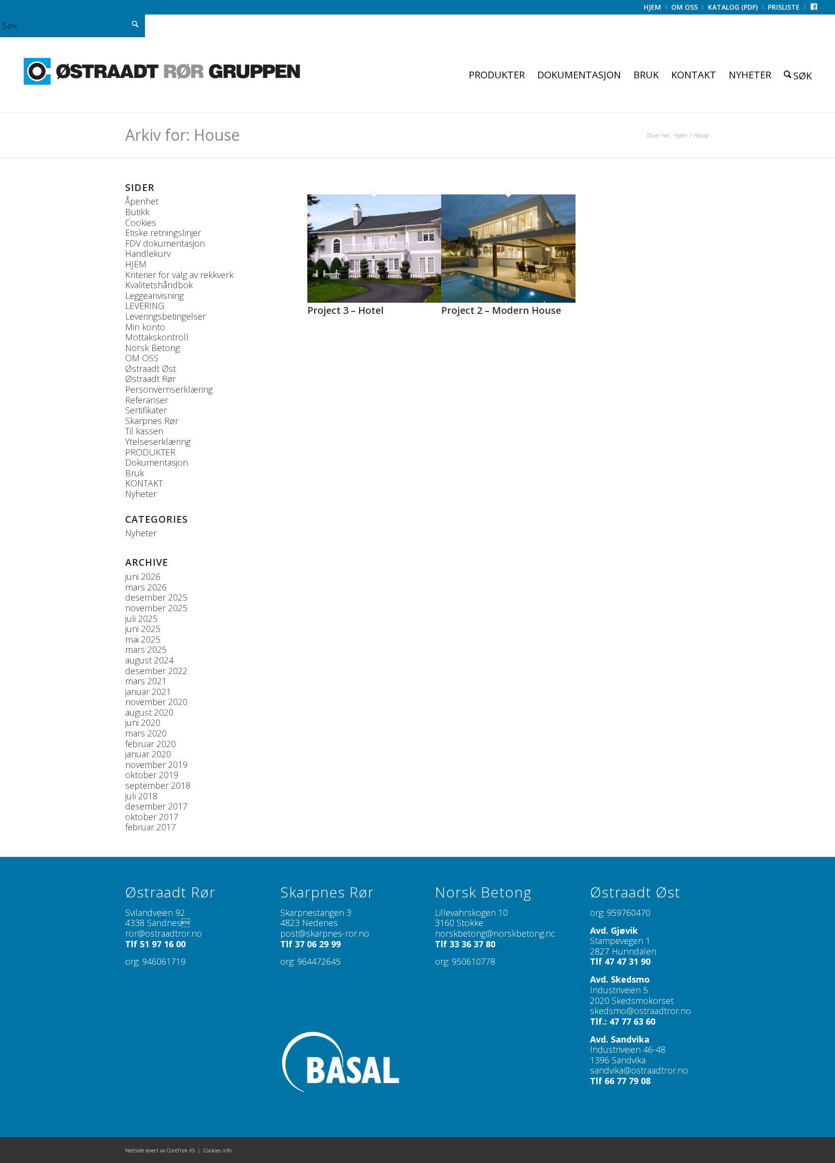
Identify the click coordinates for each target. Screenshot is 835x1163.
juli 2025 (141, 618)
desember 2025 (156, 597)
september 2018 (157, 785)
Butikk (137, 212)
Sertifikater (146, 410)
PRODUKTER (150, 452)
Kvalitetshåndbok (159, 285)
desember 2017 (156, 806)
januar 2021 (148, 691)
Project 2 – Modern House (501, 310)
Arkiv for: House (182, 134)
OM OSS (141, 358)
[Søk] (798, 74)
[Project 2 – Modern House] (508, 299)
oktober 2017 (151, 817)
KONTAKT (144, 483)
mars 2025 (146, 649)
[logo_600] (162, 71)
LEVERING (144, 305)
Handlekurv (148, 253)
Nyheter (141, 494)
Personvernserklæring (169, 389)
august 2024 (149, 660)
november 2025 (156, 608)
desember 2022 (156, 671)
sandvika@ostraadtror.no (639, 1070)
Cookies (140, 222)
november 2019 (156, 764)
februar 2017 (150, 827)
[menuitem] (652, 7)
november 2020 (156, 701)
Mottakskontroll (156, 337)
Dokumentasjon (156, 462)
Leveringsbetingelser (165, 316)
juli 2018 (141, 796)
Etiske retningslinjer (163, 232)
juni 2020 (142, 722)
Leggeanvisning (154, 295)
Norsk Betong (152, 347)
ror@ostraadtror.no (163, 933)
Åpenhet (141, 201)
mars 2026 (146, 587)
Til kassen (144, 431)
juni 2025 (142, 628)
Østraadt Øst (150, 368)
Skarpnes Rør (151, 421)
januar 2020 (148, 754)
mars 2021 (146, 681)
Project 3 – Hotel (345, 310)
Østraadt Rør (150, 378)
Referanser (146, 400)
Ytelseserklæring (157, 441)
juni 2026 (142, 576)
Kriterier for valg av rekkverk (179, 274)
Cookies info (217, 1150)
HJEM (135, 264)
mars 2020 (146, 733)
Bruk (134, 473)
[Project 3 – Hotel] (374, 299)
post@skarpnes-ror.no (324, 933)
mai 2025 (142, 639)
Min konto (145, 327)
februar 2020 (150, 744)
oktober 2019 (151, 774)
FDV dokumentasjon (165, 243)
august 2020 (149, 712)
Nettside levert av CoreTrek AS (160, 1150)
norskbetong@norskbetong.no (495, 933)
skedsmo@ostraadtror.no (640, 1010)
